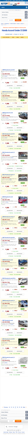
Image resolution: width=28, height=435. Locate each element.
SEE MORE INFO (10, 85)
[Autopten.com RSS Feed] (20, 430)
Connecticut (11, 193)
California (11, 148)
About (14, 432)
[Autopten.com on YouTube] (16, 430)
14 (9, 407)
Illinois (11, 108)
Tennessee (11, 130)
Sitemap (10, 432)
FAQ (16, 432)
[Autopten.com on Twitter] (14, 430)
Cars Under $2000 (16, 88)
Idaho (11, 296)
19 (19, 407)
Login (27, 3)
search (18, 20)
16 (13, 407)
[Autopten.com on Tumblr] (18, 430)
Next (24, 407)
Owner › (6, 76)
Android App (6, 432)
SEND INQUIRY (19, 85)
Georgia (11, 274)
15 (11, 407)
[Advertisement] (14, 391)
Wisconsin (11, 256)
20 (21, 407)
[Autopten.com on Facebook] (8, 430)
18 (17, 407)
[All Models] (14, 15)
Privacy (19, 432)
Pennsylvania (11, 170)
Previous (5, 407)
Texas (11, 88)
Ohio (11, 353)
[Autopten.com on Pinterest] (10, 430)
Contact (23, 432)
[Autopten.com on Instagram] (12, 430)
